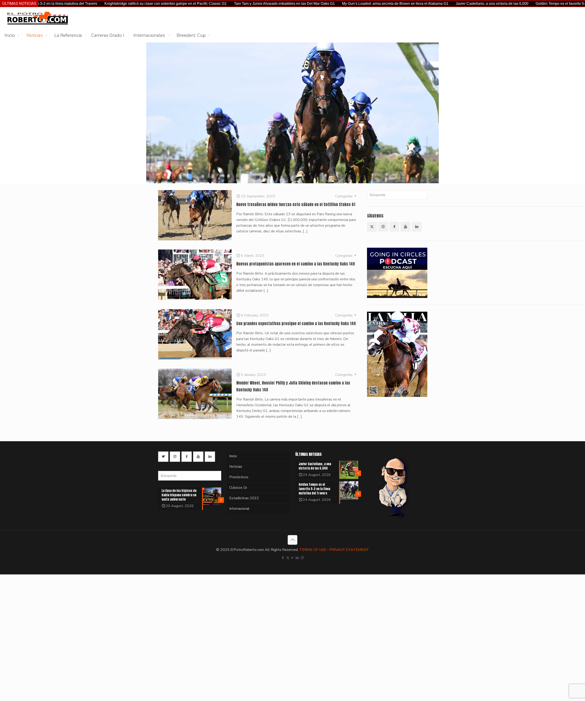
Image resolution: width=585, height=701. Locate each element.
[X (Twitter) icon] (288, 557)
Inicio (233, 456)
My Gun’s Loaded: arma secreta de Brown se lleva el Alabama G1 (358, 3)
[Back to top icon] (292, 540)
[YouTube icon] (292, 557)
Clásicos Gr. (238, 487)
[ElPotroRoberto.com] (37, 18)
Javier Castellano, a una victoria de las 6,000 (454, 3)
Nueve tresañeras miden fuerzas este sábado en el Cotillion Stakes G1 (295, 204)
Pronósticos (238, 477)
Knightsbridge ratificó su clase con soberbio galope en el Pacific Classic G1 (128, 3)
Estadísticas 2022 (244, 498)
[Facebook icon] (283, 557)
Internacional (239, 508)
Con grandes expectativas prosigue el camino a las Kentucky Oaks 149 (296, 324)
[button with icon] (372, 227)
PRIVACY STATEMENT (349, 549)
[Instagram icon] (302, 557)
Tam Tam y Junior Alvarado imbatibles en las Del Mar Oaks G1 (247, 3)
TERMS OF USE (312, 549)
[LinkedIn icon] (297, 557)
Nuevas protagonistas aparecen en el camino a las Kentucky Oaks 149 (295, 264)
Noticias (235, 466)
